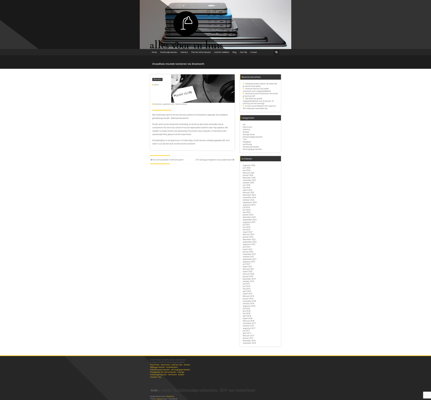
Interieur (184, 52)
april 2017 (247, 333)
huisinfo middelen (221, 52)
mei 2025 (246, 187)
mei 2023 (246, 229)
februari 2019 (248, 296)
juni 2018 (246, 311)
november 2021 (249, 254)
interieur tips (176, 364)
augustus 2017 (249, 328)
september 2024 (249, 202)
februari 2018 (248, 321)
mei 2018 (246, 313)
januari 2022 (248, 251)
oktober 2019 (248, 281)
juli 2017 (246, 330)
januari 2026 (248, 175)
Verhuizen (172, 374)
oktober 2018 (248, 303)
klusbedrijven (172, 367)
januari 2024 (248, 214)
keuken (187, 364)
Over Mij (243, 52)
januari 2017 (248, 338)
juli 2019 (246, 284)
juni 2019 (246, 286)
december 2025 (249, 177)
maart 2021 (247, 266)
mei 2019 (246, 288)
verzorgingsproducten (180, 369)
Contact (253, 52)
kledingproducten (157, 367)
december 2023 (249, 217)
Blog (234, 52)
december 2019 (249, 279)
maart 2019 (247, 293)
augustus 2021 (249, 261)
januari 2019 (248, 298)
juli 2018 (246, 308)
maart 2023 (247, 232)
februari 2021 (248, 269)
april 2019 (247, 291)
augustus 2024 (249, 205)
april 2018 (247, 316)
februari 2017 (248, 335)
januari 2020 (248, 276)
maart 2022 (247, 249)
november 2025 (249, 180)
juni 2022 (246, 247)
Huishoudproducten (168, 52)
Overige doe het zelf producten (163, 372)
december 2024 (249, 195)
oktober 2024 (248, 200)
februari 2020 (248, 274)
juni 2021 (246, 264)
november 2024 (249, 197)
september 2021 (249, 259)
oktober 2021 (248, 256)
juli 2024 (246, 207)
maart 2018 (247, 318)
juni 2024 (246, 210)
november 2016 (249, 343)
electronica (165, 364)
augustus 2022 (249, 244)
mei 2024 (246, 212)
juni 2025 (246, 185)
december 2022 (249, 239)
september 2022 (249, 242)
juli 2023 (246, 224)
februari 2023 (248, 234)
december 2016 (249, 340)
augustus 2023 (249, 222)
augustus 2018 (249, 306)
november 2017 (249, 323)
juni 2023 (246, 227)
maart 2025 (247, 190)
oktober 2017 (248, 326)
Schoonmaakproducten (160, 369)
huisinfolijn (154, 364)
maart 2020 (247, 271)
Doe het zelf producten (201, 52)
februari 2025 (248, 192)
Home (154, 52)
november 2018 (249, 301)
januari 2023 (248, 237)
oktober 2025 (248, 182)
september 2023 (249, 219)
